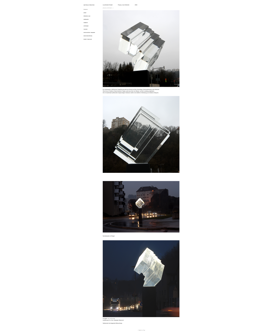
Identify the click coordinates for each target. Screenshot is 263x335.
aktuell (85, 12)
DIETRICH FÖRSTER (89, 5)
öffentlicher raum (87, 16)
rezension (85, 29)
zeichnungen (86, 25)
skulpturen (86, 22)
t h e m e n (86, 9)
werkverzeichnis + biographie (89, 32)
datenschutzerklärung (88, 35)
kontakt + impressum (88, 39)
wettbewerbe (86, 19)
